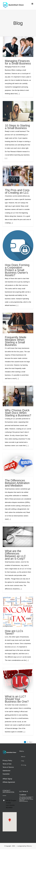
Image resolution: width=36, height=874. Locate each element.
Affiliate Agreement (9, 782)
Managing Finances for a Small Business (18, 62)
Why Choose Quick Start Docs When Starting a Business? (18, 413)
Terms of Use (7, 764)
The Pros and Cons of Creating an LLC (17, 191)
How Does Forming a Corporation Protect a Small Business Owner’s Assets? (17, 270)
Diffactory (29, 846)
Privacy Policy (7, 760)
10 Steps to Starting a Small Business (17, 127)
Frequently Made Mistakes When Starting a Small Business (15, 341)
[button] (10, 820)
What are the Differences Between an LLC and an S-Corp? (15, 554)
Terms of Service (8, 767)
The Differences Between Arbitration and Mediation (17, 483)
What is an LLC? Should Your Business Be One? (17, 699)
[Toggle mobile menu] (32, 4)
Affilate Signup (7, 779)
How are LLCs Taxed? (14, 632)
